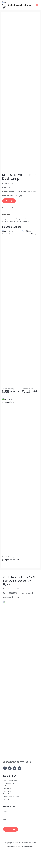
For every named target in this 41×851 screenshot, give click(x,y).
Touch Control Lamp (10, 794)
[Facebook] (5, 768)
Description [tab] (6, 214)
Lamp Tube (7, 791)
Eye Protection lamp (15, 208)
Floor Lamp (7, 799)
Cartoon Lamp (8, 789)
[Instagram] (14, 768)
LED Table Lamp (8, 783)
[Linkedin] (19, 768)
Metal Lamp (7, 786)
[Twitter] (10, 768)
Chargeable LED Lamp (11, 797)
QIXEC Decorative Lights (19, 5)
